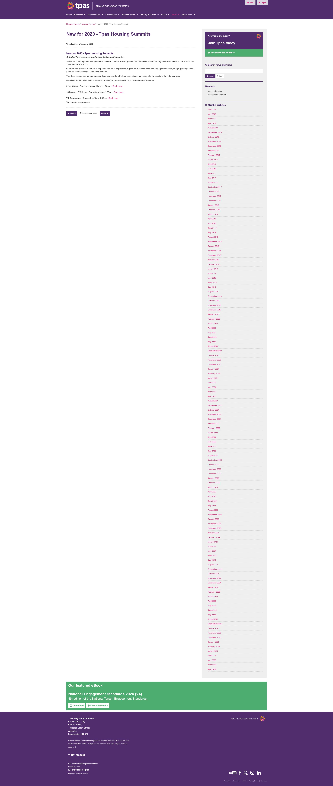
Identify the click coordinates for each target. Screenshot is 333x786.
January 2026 (213, 642)
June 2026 (212, 665)
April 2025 (212, 601)
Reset (220, 76)
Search (211, 76)
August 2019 (213, 292)
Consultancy (112, 15)
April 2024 (212, 546)
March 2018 (213, 214)
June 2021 (212, 392)
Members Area (95, 15)
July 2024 (212, 560)
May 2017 (212, 169)
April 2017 (212, 164)
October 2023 (213, 519)
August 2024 (213, 565)
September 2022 (215, 460)
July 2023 (212, 505)
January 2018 (213, 205)
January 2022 (213, 424)
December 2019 (214, 310)
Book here (118, 92)
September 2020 (215, 351)
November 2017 (214, 196)
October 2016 (213, 137)
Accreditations (130, 15)
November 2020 (214, 360)
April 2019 (212, 273)
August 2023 (213, 510)
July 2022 (212, 451)
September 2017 (215, 187)
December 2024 (214, 583)
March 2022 (213, 433)
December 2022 (214, 474)
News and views (73, 24)
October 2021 (213, 410)
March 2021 (213, 378)
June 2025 (212, 610)
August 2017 (213, 182)
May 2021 (212, 387)
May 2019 (212, 278)
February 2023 (214, 483)
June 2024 (212, 555)
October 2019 (213, 301)
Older (103, 113)
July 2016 (212, 123)
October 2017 (213, 191)
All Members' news (89, 113)
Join (251, 3)
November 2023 (214, 524)
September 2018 (215, 242)
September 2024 (215, 569)
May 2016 (212, 114)
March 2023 (213, 487)
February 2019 (214, 264)
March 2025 (213, 596)
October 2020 (213, 355)
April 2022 (212, 437)
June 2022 (212, 446)
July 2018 (212, 232)
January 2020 (213, 314)
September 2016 (215, 132)
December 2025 (214, 637)
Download (78, 705)
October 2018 (213, 246)
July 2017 (212, 178)
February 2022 (214, 428)
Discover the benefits (223, 52)
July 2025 (212, 615)
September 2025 (215, 624)
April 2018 (212, 219)
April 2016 (212, 110)
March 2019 (213, 269)
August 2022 (213, 455)
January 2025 (213, 587)
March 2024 (213, 542)
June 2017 (212, 173)
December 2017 (214, 201)
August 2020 (213, 346)
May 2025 (212, 606)
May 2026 (212, 660)
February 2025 (214, 592)
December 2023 (214, 528)
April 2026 (212, 656)
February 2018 (214, 210)
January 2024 (213, 533)
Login (263, 3)
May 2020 (212, 333)
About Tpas (188, 15)
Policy (165, 15)
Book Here (117, 86)
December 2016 (214, 146)
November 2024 (214, 578)
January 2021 (213, 369)
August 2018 (213, 237)
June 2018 (212, 228)
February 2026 (214, 646)
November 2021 (214, 414)
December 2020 (214, 364)
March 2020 (213, 323)
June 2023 (212, 501)
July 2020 (212, 342)
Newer (73, 113)
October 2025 (213, 628)
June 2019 (212, 282)
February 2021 (214, 373)
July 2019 (212, 287)
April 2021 (212, 383)
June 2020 (212, 337)
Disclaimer (236, 781)
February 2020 (214, 319)
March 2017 (213, 160)
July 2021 (212, 396)
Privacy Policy (253, 781)
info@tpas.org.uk (80, 769)
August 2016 (213, 128)
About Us (227, 781)
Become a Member (76, 15)
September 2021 (215, 405)
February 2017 (214, 155)
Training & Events (149, 15)
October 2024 (213, 574)
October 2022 (213, 464)
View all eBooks (99, 705)
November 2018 (214, 251)
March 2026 (213, 651)
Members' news (88, 24)
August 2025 (213, 619)
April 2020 (212, 328)
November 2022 (214, 469)
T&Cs (244, 781)
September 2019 (215, 296)
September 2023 (215, 515)
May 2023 (212, 496)
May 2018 (212, 223)
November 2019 (214, 305)
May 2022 (212, 442)
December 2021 (214, 419)
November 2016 (214, 141)
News (176, 15)
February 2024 (214, 537)
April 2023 (212, 492)
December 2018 (214, 255)
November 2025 (214, 633)
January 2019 (213, 260)
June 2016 (212, 119)
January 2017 (213, 151)
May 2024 (212, 551)
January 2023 (213, 478)
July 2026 (212, 669)
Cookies (264, 781)
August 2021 (213, 401)
